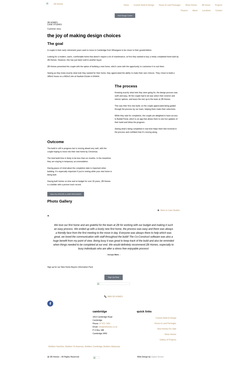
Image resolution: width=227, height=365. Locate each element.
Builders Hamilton (56, 346)
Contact (218, 10)
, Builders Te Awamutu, (74, 346)
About (194, 10)
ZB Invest (206, 5)
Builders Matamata (111, 346)
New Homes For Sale (166, 329)
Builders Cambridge (93, 346)
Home (126, 5)
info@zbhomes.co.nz (108, 327)
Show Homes (191, 5)
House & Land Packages (170, 5)
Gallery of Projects (168, 340)
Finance (184, 10)
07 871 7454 (104, 323)
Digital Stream (157, 357)
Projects (218, 5)
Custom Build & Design (144, 5)
